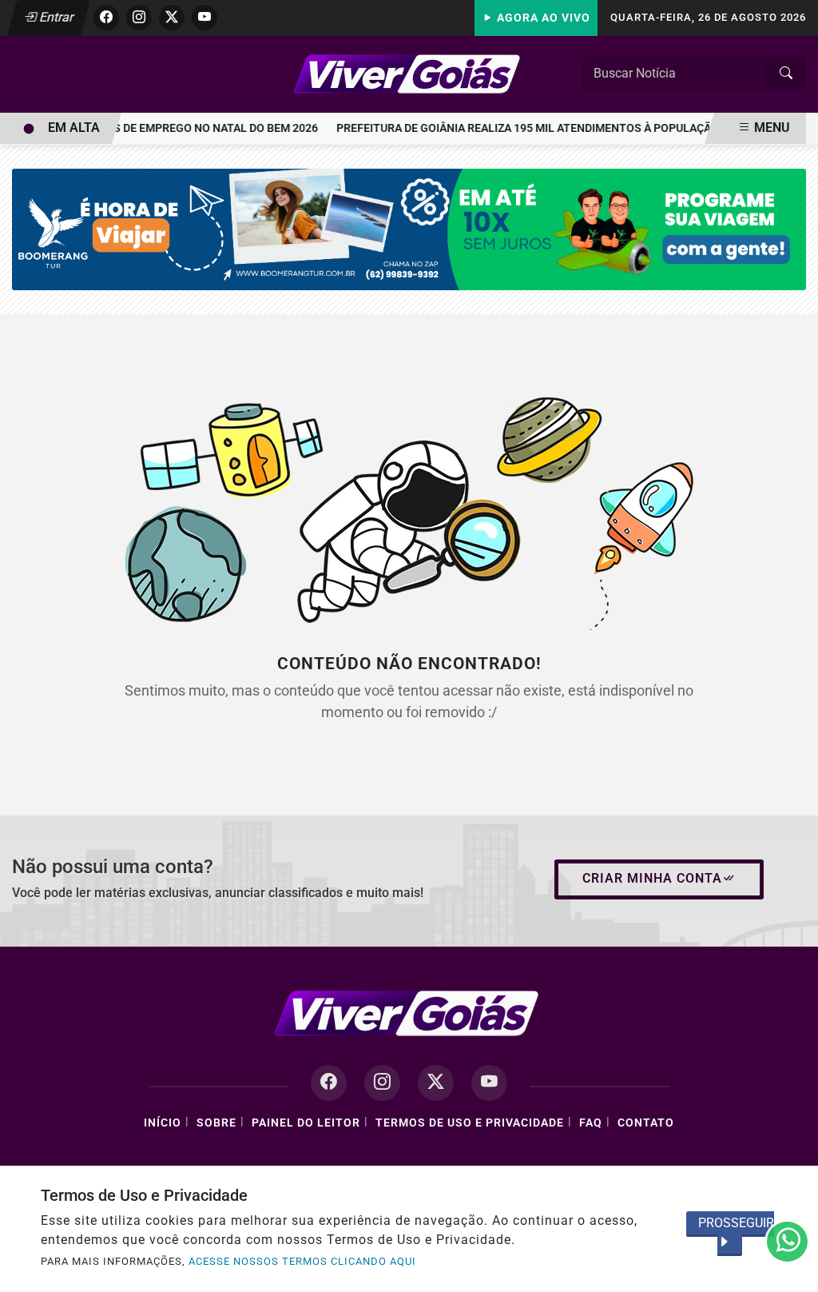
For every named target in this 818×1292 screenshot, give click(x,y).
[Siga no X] (172, 17)
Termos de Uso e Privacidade (469, 1123)
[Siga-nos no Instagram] (382, 1083)
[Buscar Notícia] (786, 73)
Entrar (55, 17)
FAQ (590, 1123)
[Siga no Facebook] (106, 17)
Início (162, 1123)
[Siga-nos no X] (436, 1083)
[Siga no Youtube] (204, 17)
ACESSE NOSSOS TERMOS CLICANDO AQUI (302, 1261)
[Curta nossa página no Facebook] (329, 1083)
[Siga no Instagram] (139, 17)
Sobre (216, 1123)
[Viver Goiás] (409, 73)
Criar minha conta (652, 878)
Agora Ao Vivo (542, 18)
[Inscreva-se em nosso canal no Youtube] (489, 1083)
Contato (645, 1123)
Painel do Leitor (306, 1123)
